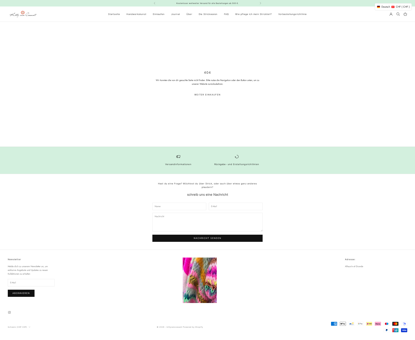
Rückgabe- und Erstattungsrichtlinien (236, 164)
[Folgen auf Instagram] (9, 312)
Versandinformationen (178, 164)
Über (189, 14)
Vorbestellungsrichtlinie (292, 14)
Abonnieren (21, 293)
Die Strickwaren (208, 14)
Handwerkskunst (136, 14)
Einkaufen (159, 14)
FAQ (226, 14)
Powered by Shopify (193, 327)
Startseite (114, 14)
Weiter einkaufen (207, 94)
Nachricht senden (207, 238)
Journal (175, 14)
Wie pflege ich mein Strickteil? (253, 14)
